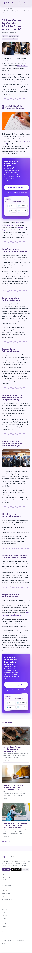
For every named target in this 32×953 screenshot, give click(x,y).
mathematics (20, 228)
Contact (4, 918)
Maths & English (6, 893)
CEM (5, 144)
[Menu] (24, 3)
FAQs (3, 913)
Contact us (5, 944)
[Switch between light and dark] (20, 3)
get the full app (12, 192)
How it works (6, 877)
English (4, 230)
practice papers (16, 615)
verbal (18, 223)
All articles (5, 910)
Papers (4, 902)
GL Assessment (25, 141)
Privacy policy (6, 926)
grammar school (22, 66)
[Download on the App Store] (16, 869)
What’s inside (6, 880)
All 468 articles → (7, 842)
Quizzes (4, 896)
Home (3, 8)
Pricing (4, 883)
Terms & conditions (7, 929)
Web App (6, 869)
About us (4, 915)
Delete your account (8, 932)
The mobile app (6, 885)
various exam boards (8, 82)
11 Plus (7, 75)
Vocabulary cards (7, 899)
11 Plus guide (9, 8)
